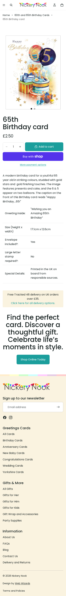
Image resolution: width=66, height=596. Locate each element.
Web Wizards (22, 583)
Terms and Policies (14, 590)
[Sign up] (58, 407)
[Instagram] (11, 418)
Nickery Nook (19, 575)
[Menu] (4, 5)
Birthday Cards (13, 440)
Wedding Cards (13, 466)
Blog (5, 550)
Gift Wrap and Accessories (20, 514)
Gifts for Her (11, 495)
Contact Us (10, 556)
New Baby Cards (14, 453)
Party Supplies (12, 520)
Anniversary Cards (15, 447)
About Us (9, 537)
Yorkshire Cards (13, 472)
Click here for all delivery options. (33, 303)
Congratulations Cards (18, 459)
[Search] (11, 5)
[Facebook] (5, 418)
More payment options (33, 164)
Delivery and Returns (16, 563)
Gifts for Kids (11, 508)
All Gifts (8, 489)
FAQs (6, 544)
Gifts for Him (11, 501)
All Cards (9, 434)
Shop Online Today (33, 359)
